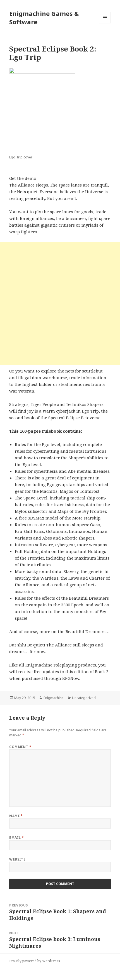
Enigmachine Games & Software (44, 17)
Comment (20, 746)
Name (16, 815)
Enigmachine (54, 697)
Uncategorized (84, 697)
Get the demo (22, 178)
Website (17, 859)
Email (16, 837)
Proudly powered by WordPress (34, 961)
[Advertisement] (60, 303)
